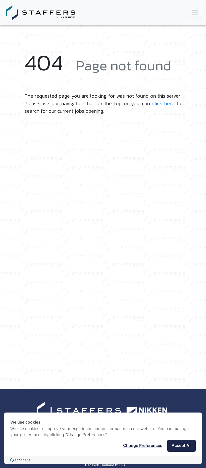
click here (163, 103)
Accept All (181, 445)
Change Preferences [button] (142, 445)
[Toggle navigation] (195, 13)
